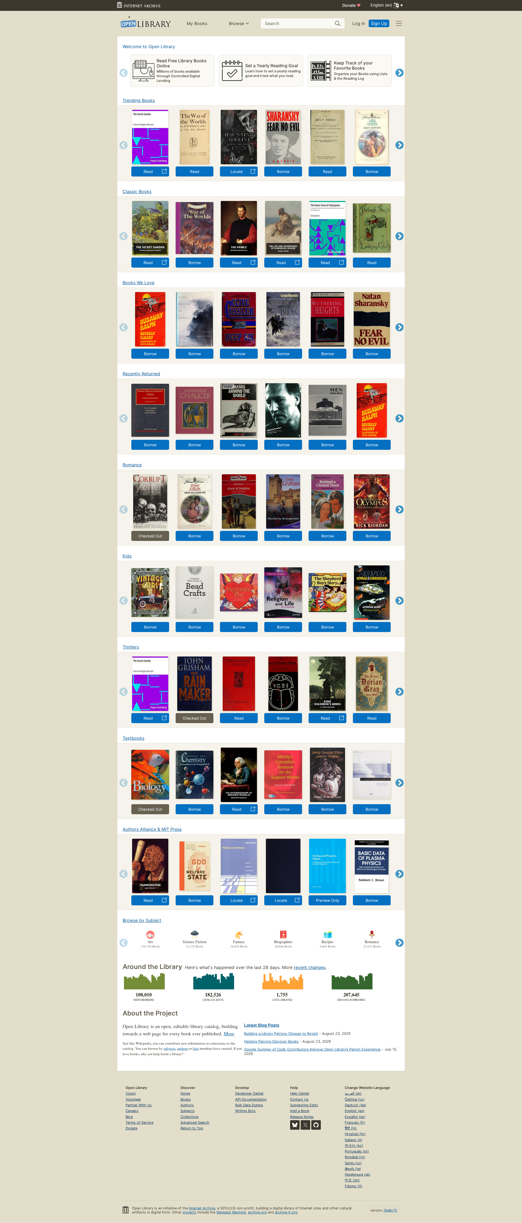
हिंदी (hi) (351, 1128)
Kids (127, 556)
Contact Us (299, 1099)
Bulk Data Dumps (249, 1105)
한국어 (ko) (354, 1146)
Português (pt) (357, 1151)
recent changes (309, 967)
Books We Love (138, 282)
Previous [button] (122, 80)
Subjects (188, 1111)
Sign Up (379, 23)
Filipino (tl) (353, 1186)
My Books (197, 23)
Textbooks (133, 738)
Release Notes (302, 1117)
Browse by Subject (142, 920)
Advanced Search (195, 1122)
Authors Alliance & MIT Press (152, 829)
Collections (190, 1117)
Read (148, 171)
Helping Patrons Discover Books (271, 1041)
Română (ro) (355, 1157)
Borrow (283, 171)
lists (196, 1048)
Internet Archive (202, 1208)
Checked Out (150, 536)
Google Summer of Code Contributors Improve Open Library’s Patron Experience (312, 1049)
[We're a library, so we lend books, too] (351, 981)
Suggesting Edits (304, 1105)
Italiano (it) (353, 1140)
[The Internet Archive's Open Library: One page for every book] (145, 23)
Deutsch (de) (355, 1105)
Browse (236, 23)
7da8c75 (390, 1210)
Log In (358, 23)
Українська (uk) (358, 1174)
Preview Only (327, 900)
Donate (351, 5)
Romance (132, 464)
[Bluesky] (295, 1125)
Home (185, 1093)
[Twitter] (305, 1125)
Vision (131, 1093)
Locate (237, 171)
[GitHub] (316, 1125)
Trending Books (139, 100)
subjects (170, 1048)
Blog (129, 1117)
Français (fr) (355, 1122)
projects (189, 1212)
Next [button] (399, 80)
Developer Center (249, 1093)
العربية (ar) (353, 1093)
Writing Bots (245, 1111)
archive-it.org (286, 1212)
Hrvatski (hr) (355, 1134)
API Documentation (250, 1099)
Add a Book (299, 1111)
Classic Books (137, 191)
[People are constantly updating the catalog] (213, 981)
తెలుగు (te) (353, 1169)
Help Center (299, 1093)
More (229, 1033)
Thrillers (131, 647)
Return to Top (192, 1128)
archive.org (257, 1212)
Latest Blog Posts (261, 1025)
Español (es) (355, 1117)
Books (186, 1099)
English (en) (354, 1111)
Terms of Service (139, 1122)
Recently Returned (141, 373)
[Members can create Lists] (282, 981)
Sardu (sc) (353, 1163)
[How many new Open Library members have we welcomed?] (143, 981)
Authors (187, 1105)
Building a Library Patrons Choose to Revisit (281, 1033)
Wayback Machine (231, 1212)
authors (182, 1048)
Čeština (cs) (355, 1099)
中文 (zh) (352, 1180)
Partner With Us (139, 1105)
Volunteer (133, 1099)
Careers (132, 1111)
